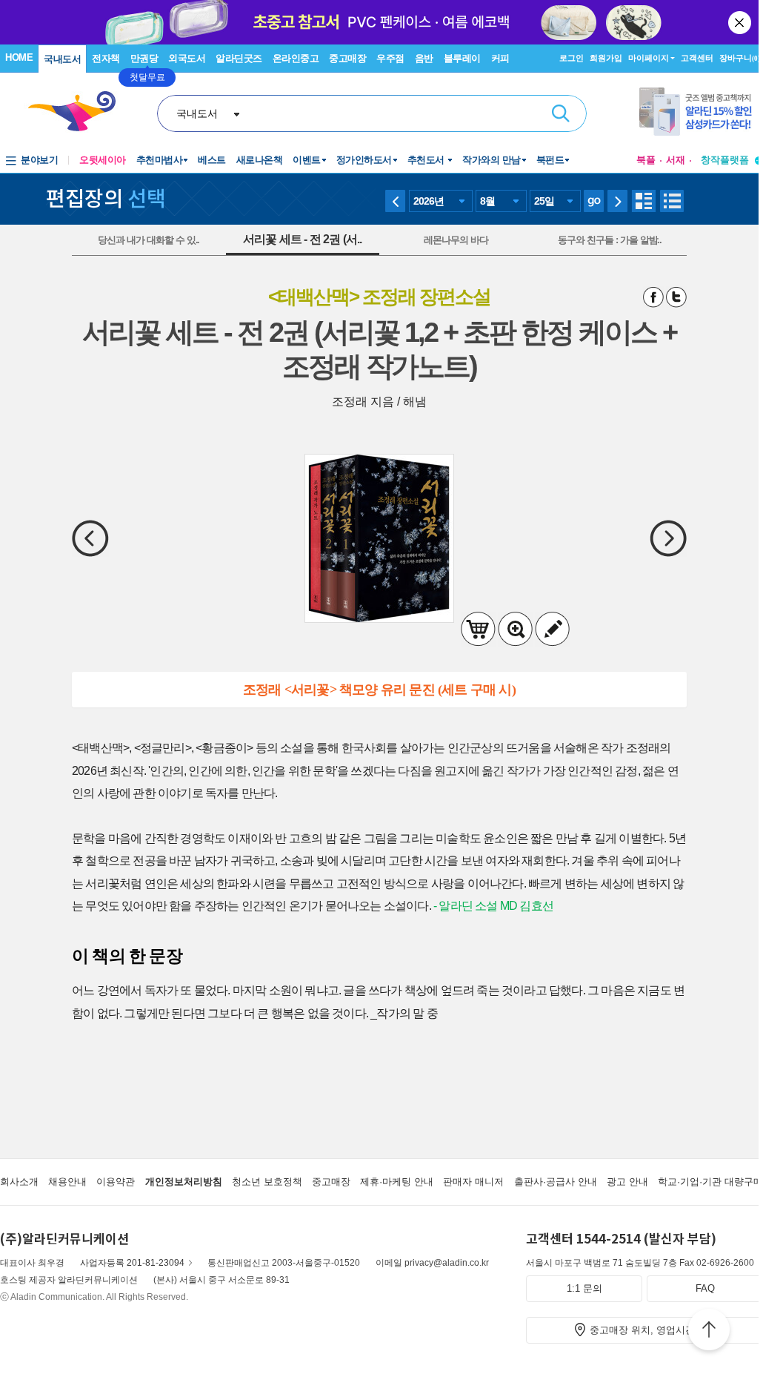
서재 (675, 159)
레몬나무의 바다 (456, 239)
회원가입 (606, 57)
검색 (561, 113)
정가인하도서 (364, 159)
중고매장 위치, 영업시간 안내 (653, 1329)
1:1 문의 (584, 1288)
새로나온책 (259, 159)
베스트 (212, 159)
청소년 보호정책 (267, 1181)
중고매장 (347, 58)
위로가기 (709, 1331)
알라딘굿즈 (239, 58)
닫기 (741, 22)
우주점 (390, 58)
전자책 (106, 58)
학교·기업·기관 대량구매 (710, 1181)
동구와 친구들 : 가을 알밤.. (610, 239)
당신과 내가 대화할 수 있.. (148, 239)
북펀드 (550, 159)
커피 (500, 58)
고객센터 (697, 57)
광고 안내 (627, 1181)
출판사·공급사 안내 (555, 1181)
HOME (19, 57)
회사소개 (19, 1181)
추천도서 (427, 159)
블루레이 (462, 58)
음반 (424, 58)
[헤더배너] (701, 111)
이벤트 (307, 159)
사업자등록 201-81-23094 (132, 1263)
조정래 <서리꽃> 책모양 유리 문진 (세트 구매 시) (379, 689)
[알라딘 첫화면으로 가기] (78, 112)
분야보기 (39, 159)
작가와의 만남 (491, 159)
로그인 (571, 57)
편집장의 (106, 197)
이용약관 (115, 1181)
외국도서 (186, 58)
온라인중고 (296, 58)
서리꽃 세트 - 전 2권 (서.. (302, 239)
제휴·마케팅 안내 (396, 1181)
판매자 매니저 (473, 1181)
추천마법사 (159, 159)
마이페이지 (648, 57)
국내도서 (62, 59)
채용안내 (67, 1181)
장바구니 (739, 57)
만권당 (144, 58)
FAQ (705, 1288)
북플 (646, 159)
